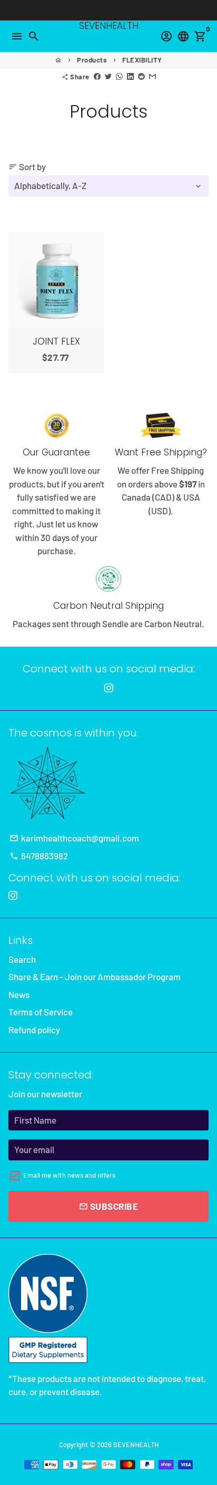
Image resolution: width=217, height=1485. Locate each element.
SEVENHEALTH (136, 1444)
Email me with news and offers (69, 1175)
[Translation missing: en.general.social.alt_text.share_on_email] (152, 76)
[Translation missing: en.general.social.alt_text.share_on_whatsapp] (119, 76)
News (18, 994)
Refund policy (34, 1029)
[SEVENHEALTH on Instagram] (108, 687)
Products (92, 60)
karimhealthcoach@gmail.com (74, 838)
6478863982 (38, 855)
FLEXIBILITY (142, 60)
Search (22, 959)
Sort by (27, 166)
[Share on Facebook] (97, 76)
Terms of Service (40, 1011)
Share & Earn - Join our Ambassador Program (94, 976)
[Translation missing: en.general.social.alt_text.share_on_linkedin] (130, 76)
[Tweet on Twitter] (108, 76)
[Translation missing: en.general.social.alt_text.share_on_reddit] (141, 76)
